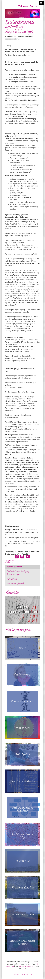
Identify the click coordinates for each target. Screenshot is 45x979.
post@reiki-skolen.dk (26, 966)
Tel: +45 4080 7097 (28, 6)
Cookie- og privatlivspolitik (23, 974)
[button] (41, 3)
